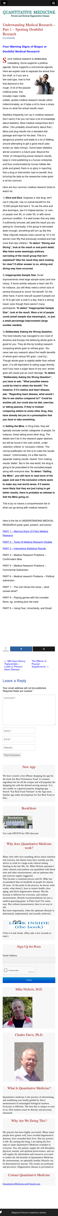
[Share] (21, 648)
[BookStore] (17, 827)
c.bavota (42, 1212)
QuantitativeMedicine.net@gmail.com (21, 1183)
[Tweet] (44, 648)
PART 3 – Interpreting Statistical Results (24, 548)
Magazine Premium (20, 1212)
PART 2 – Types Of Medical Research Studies (27, 542)
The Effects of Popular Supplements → (40, 663)
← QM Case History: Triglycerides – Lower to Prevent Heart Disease (15, 665)
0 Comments (9, 38)
